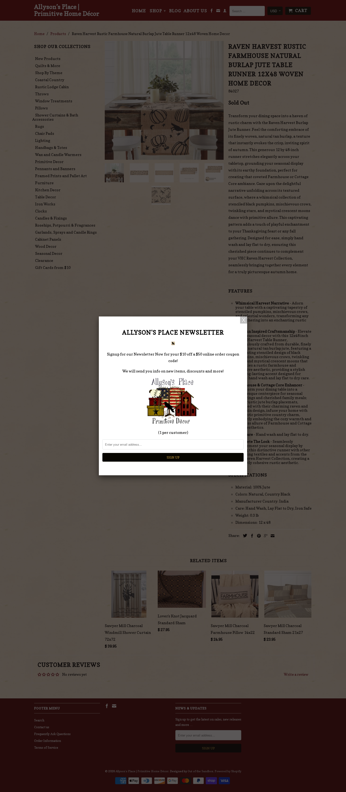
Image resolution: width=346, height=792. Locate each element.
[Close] (243, 320)
